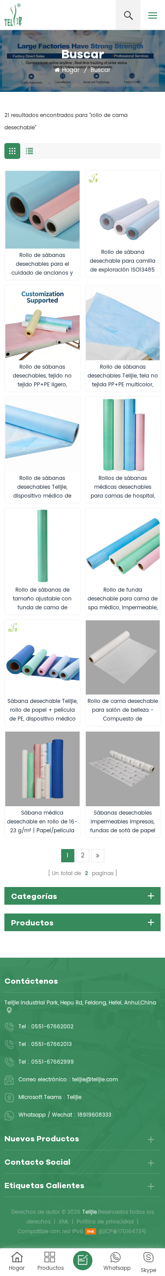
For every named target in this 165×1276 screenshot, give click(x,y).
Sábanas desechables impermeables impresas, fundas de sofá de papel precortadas (122, 822)
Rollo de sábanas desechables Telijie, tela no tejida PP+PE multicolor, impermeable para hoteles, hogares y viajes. (123, 376)
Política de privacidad (105, 1222)
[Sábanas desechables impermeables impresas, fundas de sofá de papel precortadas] (123, 769)
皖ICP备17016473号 (123, 1231)
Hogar (71, 70)
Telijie (74, 1097)
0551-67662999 (52, 1062)
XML (64, 1222)
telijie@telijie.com (95, 1080)
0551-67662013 (51, 1044)
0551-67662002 (52, 1027)
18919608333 (94, 1115)
